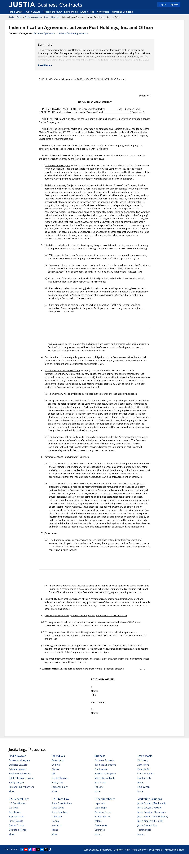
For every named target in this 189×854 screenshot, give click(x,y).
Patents (98, 820)
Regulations (15, 812)
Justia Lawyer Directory (149, 807)
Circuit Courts (16, 820)
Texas (55, 829)
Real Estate (100, 782)
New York (57, 825)
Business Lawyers (18, 764)
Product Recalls (102, 816)
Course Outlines (145, 773)
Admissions (143, 764)
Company (118, 850)
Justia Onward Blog (147, 825)
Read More (44, 65)
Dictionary (142, 760)
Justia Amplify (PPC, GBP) (150, 820)
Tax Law (98, 786)
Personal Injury (60, 786)
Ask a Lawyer (33, 12)
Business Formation (104, 760)
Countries (99, 829)
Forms (19, 17)
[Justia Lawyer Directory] (50, 849)
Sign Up (174, 4)
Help (127, 850)
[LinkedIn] (22, 849)
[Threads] (38, 849)
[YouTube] (26, 849)
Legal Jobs (99, 803)
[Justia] (22, 4)
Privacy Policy (156, 850)
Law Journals (144, 778)
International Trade (104, 778)
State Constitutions (62, 803)
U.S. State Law (60, 799)
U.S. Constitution (17, 803)
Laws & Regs (87, 12)
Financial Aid (143, 769)
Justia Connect (91, 850)
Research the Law (52, 12)
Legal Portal (106, 850)
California (57, 816)
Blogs (140, 782)
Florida (55, 820)
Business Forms (102, 812)
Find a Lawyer (16, 12)
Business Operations (44, 33)
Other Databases (104, 799)
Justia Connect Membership (151, 803)
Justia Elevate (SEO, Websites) (152, 816)
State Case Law (59, 812)
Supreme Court (17, 816)
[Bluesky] (42, 849)
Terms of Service (139, 850)
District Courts (16, 825)
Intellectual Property (105, 773)
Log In (163, 4)
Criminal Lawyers (17, 769)
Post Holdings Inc (51, 17)
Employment (101, 769)
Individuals (58, 756)
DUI (54, 773)
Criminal (56, 764)
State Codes (58, 807)
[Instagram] (34, 849)
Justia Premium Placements (151, 812)
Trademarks (100, 825)
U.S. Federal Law (19, 799)
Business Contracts (33, 17)
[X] (46, 849)
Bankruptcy (58, 760)
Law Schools (71, 12)
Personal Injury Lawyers (21, 786)
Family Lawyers (16, 782)
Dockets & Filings (17, 829)
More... (12, 791)
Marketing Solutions (122, 12)
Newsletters (103, 12)
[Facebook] (30, 849)
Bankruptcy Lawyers (19, 760)
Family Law (57, 782)
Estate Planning (60, 778)
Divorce (55, 769)
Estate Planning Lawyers (21, 778)
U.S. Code (13, 807)
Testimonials (144, 829)
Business (99, 756)
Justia (11, 17)
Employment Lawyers (20, 773)
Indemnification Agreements (73, 33)
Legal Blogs (100, 807)
